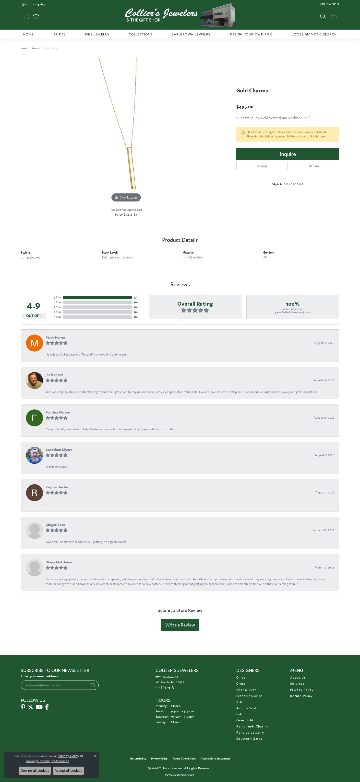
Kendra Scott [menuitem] (247, 708)
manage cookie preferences (47, 761)
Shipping (262, 166)
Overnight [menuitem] (244, 720)
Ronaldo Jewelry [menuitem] (250, 732)
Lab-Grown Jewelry (191, 34)
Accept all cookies (68, 770)
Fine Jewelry (97, 34)
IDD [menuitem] (239, 702)
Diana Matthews (59, 562)
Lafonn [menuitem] (242, 714)
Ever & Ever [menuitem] (246, 690)
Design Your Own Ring (251, 34)
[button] (329, 4)
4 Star (57, 302)
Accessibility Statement (215, 758)
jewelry (36, 48)
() (135, 297)
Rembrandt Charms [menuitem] (252, 726)
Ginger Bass (55, 524)
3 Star (57, 307)
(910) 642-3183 (126, 214)
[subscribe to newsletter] (92, 685)
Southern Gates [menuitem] (249, 739)
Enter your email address (39, 676)
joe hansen (54, 374)
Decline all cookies (35, 770)
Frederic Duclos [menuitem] (249, 696)
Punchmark (187, 774)
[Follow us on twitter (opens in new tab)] (31, 707)
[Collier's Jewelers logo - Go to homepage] (180, 16)
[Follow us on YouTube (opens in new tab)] (39, 707)
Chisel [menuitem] (241, 677)
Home (28, 34)
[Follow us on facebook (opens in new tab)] (47, 707)
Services (297, 683)
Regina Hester (57, 487)
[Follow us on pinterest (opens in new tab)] (23, 707)
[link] (33, 4)
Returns (314, 166)
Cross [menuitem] (241, 683)
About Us (298, 677)
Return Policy (301, 696)
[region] (126, 130)
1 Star (57, 317)
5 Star (57, 297)
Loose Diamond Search (314, 34)
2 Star (57, 312)
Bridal (59, 34)
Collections (141, 34)
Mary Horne (55, 337)
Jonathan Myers (59, 449)
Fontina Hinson (58, 412)
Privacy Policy (302, 690)
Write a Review (180, 625)
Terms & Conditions (184, 758)
